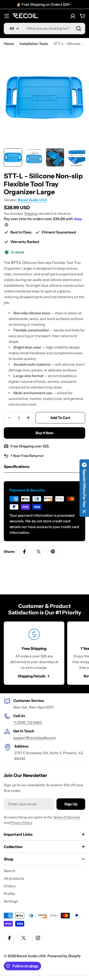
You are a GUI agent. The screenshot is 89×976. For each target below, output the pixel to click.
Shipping (30, 213)
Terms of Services (66, 817)
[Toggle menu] (6, 16)
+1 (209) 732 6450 (27, 722)
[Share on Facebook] (24, 551)
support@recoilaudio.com (34, 737)
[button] (84, 488)
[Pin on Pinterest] (53, 551)
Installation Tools (34, 43)
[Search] (78, 28)
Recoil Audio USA (32, 200)
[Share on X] (38, 551)
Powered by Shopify (64, 956)
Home (9, 43)
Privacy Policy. (21, 823)
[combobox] (44, 28)
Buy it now (44, 433)
